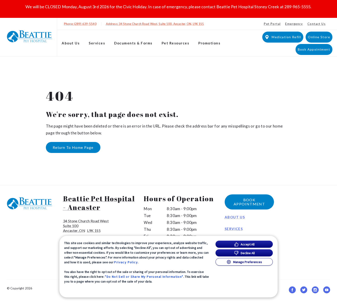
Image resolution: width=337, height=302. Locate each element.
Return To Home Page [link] (73, 147)
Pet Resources (175, 43)
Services (97, 43)
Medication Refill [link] (286, 37)
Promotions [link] (209, 43)
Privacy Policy (126, 262)
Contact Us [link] (316, 24)
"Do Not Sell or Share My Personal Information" (144, 277)
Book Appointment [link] (314, 49)
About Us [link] (235, 217)
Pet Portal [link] (272, 24)
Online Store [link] (319, 37)
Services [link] (234, 229)
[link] (29, 36)
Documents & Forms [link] (133, 43)
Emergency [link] (294, 24)
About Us (71, 43)
